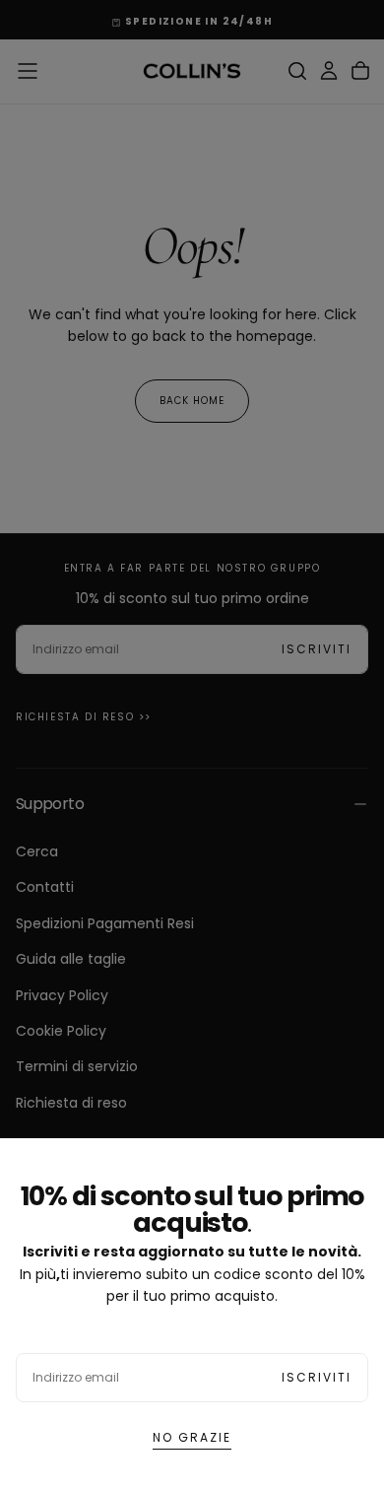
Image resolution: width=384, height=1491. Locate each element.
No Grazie (192, 1437)
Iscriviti (317, 1377)
